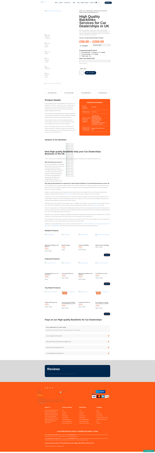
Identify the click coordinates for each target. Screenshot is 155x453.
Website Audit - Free (86, 56)
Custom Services (67, 407)
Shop (74, 2)
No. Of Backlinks (84, 46)
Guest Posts (64, 414)
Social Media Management (67, 421)
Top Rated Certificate (42, 403)
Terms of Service (100, 415)
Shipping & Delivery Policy (102, 419)
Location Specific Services (67, 423)
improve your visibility (68, 194)
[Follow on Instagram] (48, 388)
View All (107, 255)
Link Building (89, 10)
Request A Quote (84, 2)
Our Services (67, 2)
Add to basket (90, 72)
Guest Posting (96, 223)
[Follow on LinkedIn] (53, 388)
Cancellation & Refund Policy (102, 417)
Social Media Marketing (54, 225)
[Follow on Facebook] (45, 388)
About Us (61, 2)
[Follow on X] (50, 388)
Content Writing (65, 417)
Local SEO (85, 223)
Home (56, 2)
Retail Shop (82, 407)
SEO (84, 10)
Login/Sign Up (108, 2)
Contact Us (92, 2)
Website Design (103, 223)
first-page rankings (96, 205)
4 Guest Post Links (89, 54)
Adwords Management (66, 419)
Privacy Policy (99, 414)
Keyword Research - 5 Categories (93, 52)
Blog (79, 2)
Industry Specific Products (84, 423)
